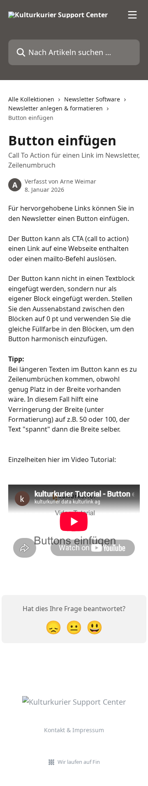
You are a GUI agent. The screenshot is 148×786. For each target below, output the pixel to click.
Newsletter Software (92, 99)
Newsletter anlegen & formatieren (55, 108)
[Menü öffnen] (132, 15)
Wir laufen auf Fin (79, 761)
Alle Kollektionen (31, 99)
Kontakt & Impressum (74, 730)
